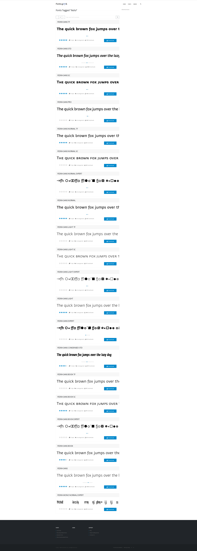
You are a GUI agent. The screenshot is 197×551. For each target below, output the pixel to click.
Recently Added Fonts (62, 532)
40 (60, 17)
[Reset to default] (117, 17)
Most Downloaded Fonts (62, 537)
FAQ (91, 530)
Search (135, 4)
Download (111, 40)
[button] (87, 36)
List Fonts (59, 530)
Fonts (129, 4)
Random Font (60, 535)
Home (124, 4)
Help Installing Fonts (94, 532)
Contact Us (92, 535)
